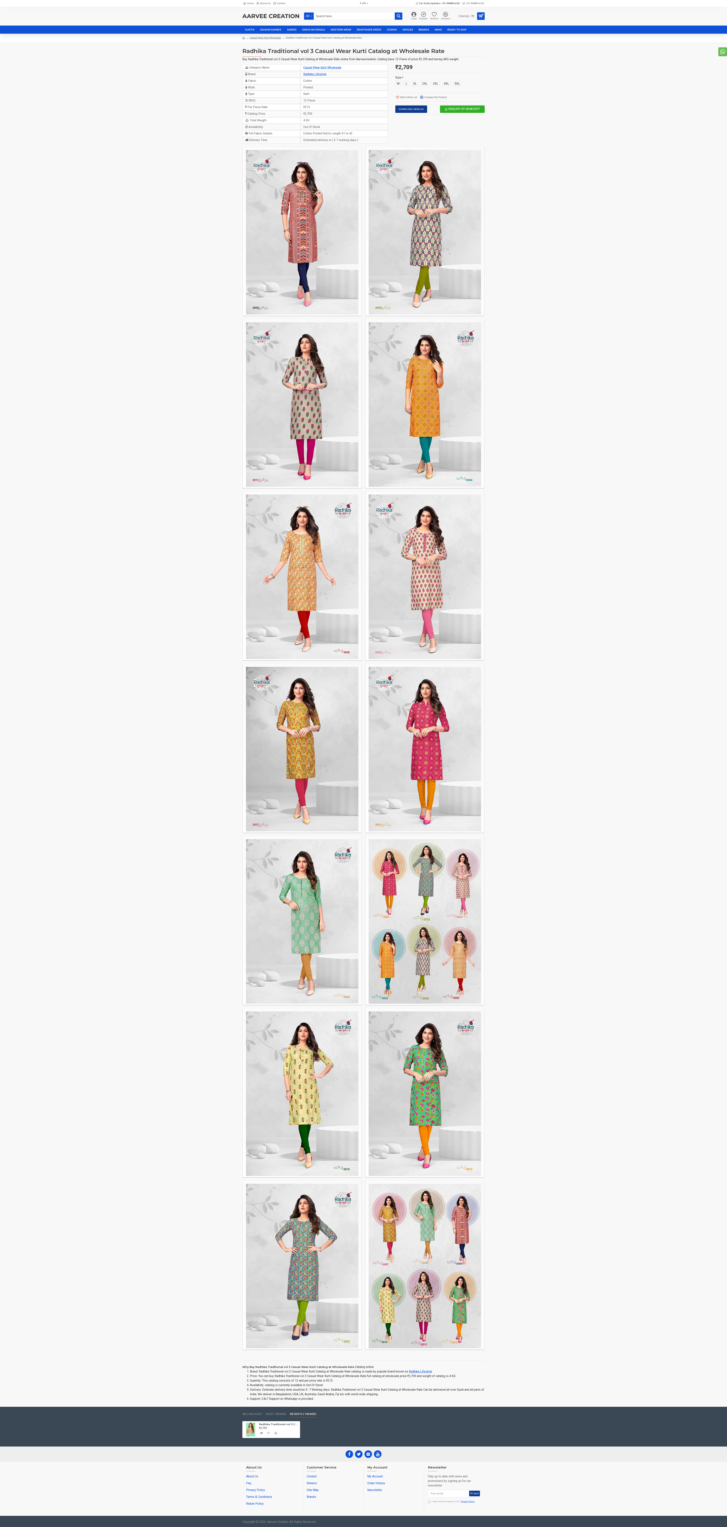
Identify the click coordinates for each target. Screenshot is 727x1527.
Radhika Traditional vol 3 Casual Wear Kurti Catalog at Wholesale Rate (279, 1424)
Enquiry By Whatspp (464, 109)
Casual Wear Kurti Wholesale (265, 37)
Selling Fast (252, 1414)
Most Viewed (276, 1414)
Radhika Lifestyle (314, 74)
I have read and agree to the (453, 1501)
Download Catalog (411, 109)
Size (398, 77)
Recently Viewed (303, 1414)
